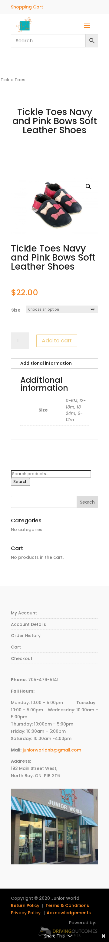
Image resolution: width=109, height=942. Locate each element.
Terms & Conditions (67, 905)
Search (20, 482)
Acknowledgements (69, 913)
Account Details (28, 624)
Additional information (46, 363)
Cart (16, 647)
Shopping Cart (27, 7)
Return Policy (25, 905)
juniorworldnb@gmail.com (52, 750)
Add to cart (57, 340)
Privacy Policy (26, 913)
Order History (26, 636)
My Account (24, 613)
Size (16, 310)
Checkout (21, 658)
